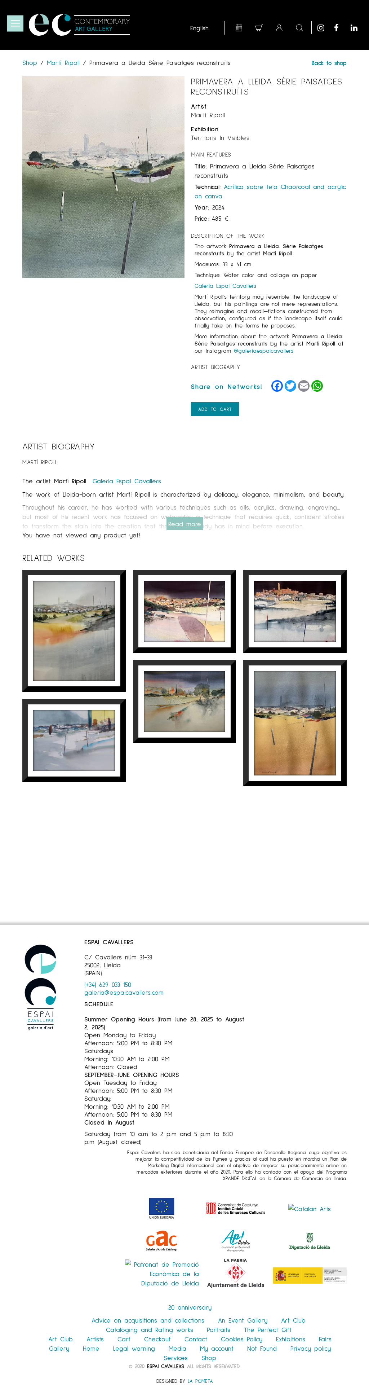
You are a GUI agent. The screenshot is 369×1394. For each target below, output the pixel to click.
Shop (31, 62)
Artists (95, 1339)
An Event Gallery (242, 1320)
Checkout (157, 1339)
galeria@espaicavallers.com (124, 992)
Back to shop (329, 62)
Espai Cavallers (165, 1366)
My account (217, 1348)
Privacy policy (310, 1348)
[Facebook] (340, 27)
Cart (123, 1339)
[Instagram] (323, 27)
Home (91, 1348)
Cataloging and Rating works (149, 1329)
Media (177, 1348)
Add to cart (215, 409)
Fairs (325, 1339)
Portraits (218, 1329)
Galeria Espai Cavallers (225, 285)
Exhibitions (290, 1339)
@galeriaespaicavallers (263, 350)
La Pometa (200, 1381)
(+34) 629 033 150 (107, 984)
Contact (195, 1339)
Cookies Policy (241, 1339)
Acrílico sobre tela (250, 186)
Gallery (59, 1348)
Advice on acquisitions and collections (148, 1320)
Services (176, 1358)
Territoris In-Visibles (220, 137)
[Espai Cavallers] (79, 25)
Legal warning (134, 1348)
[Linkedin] (357, 27)
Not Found (262, 1348)
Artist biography (215, 366)
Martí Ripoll (63, 62)
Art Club (293, 1320)
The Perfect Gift (268, 1329)
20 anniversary (190, 1307)
